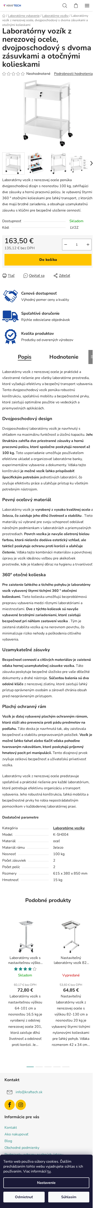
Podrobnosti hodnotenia (73, 73)
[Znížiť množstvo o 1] (65, 244)
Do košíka (48, 259)
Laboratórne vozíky (69, 828)
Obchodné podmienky (21, 1147)
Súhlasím (68, 1197)
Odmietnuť (24, 1197)
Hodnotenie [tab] (63, 356)
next (91, 953)
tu (49, 1171)
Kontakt (10, 1127)
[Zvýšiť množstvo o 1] (88, 244)
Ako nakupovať (16, 1134)
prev (4, 953)
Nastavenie (46, 1182)
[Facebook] (9, 1105)
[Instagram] (21, 1105)
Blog (8, 1141)
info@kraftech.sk (29, 1092)
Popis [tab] (24, 356)
